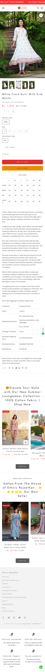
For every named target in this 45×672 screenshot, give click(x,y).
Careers (5, 584)
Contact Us (6, 587)
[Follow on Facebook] (3, 618)
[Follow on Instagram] (14, 618)
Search (4, 601)
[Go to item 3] (18, 85)
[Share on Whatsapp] (19, 368)
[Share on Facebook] (9, 368)
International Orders (9, 590)
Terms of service (8, 611)
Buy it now (22, 168)
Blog (3, 608)
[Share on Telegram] (16, 368)
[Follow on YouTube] (19, 618)
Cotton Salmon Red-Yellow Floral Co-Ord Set (15, 450)
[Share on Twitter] (13, 368)
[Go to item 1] (5, 85)
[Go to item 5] (32, 85)
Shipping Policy (7, 604)
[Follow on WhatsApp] (25, 618)
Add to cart (22, 162)
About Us (5, 577)
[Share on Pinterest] (23, 368)
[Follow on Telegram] (9, 618)
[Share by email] (26, 368)
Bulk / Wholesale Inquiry (11, 580)
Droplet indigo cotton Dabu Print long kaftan (15, 546)
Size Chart (10, 147)
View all (22, 466)
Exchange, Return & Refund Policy (14, 597)
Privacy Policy (7, 594)
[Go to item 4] (25, 85)
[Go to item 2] (12, 85)
